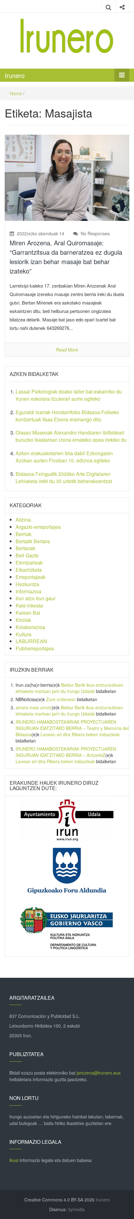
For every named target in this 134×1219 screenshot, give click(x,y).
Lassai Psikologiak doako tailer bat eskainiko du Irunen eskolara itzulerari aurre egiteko (69, 395)
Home (16, 93)
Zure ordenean (61, 699)
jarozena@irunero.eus (99, 1073)
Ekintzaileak (29, 562)
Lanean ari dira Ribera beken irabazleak (80, 734)
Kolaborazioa (30, 627)
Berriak (23, 534)
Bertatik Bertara (33, 541)
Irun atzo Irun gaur (35, 598)
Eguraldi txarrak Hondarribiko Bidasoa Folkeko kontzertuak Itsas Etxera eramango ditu (67, 416)
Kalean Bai (28, 612)
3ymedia (76, 1209)
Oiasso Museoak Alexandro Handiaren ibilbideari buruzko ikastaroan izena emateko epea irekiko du (71, 436)
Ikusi (13, 1160)
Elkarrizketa (29, 569)
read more (67, 349)
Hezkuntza (27, 584)
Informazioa (28, 591)
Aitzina (23, 519)
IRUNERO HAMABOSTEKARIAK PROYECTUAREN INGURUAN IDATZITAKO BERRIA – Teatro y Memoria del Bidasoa (72, 728)
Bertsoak (25, 548)
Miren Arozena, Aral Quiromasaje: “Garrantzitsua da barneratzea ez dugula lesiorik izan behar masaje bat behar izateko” (66, 256)
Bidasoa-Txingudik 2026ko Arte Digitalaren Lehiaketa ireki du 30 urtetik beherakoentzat (64, 477)
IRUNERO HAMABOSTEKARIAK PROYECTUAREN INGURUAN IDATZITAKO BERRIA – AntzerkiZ (66, 752)
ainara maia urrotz (34, 707)
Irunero (15, 75)
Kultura (23, 634)
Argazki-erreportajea (38, 526)
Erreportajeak (30, 577)
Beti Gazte (27, 555)
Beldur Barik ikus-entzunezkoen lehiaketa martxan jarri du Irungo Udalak (69, 688)
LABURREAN (31, 641)
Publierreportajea (35, 648)
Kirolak (23, 619)
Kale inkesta (29, 605)
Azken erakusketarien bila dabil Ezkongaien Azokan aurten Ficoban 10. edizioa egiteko (64, 457)
